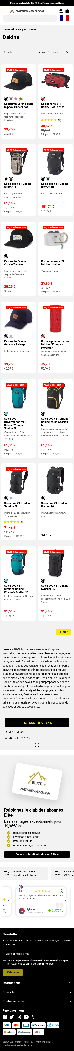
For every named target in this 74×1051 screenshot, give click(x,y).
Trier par (41, 52)
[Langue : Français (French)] (64, 18)
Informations (11, 983)
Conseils (9, 992)
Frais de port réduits (24, 871)
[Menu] (5, 11)
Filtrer (64, 631)
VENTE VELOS (16, 732)
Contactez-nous (14, 1001)
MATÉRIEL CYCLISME (20, 738)
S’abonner (12, 972)
